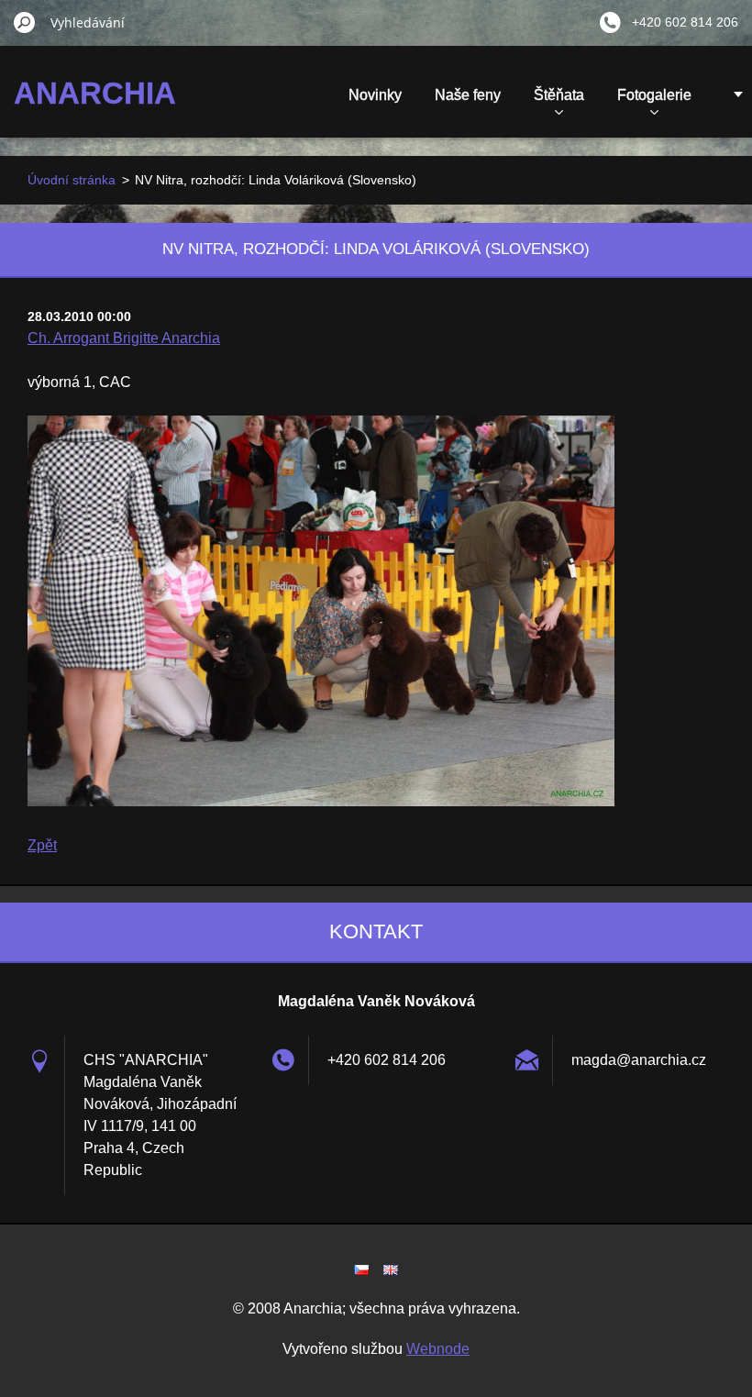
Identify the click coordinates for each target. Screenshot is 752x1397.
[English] (390, 1269)
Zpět (42, 845)
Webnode (438, 1349)
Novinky (375, 95)
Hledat (25, 22)
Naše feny (468, 95)
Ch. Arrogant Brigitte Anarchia (124, 338)
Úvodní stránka (72, 179)
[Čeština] (361, 1269)
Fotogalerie (654, 95)
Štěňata (559, 95)
